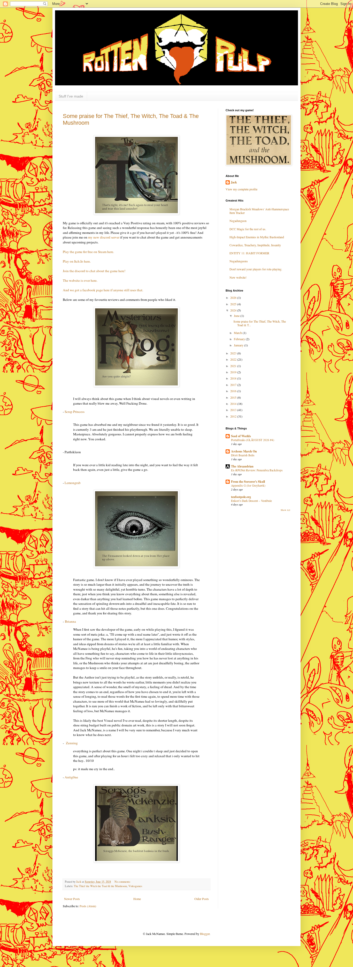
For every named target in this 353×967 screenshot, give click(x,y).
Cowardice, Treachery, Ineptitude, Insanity (255, 245)
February (240, 339)
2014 (233, 403)
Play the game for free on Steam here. (88, 251)
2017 (233, 385)
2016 (233, 391)
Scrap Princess (75, 411)
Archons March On (244, 451)
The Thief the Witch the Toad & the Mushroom (100, 886)
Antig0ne (71, 777)
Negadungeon (238, 221)
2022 (233, 359)
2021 (233, 366)
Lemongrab (73, 482)
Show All (285, 510)
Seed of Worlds (241, 436)
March (238, 333)
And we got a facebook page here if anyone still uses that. (103, 290)
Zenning (72, 743)
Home (137, 899)
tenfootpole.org (241, 497)
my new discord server (103, 237)
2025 (233, 304)
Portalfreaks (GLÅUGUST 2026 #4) (252, 440)
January (239, 345)
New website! (238, 277)
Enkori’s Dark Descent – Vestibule (251, 501)
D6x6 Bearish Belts (242, 455)
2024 (233, 310)
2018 (233, 378)
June (237, 316)
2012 (233, 416)
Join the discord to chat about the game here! (94, 271)
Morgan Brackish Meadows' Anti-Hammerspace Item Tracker (259, 211)
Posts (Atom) (88, 906)
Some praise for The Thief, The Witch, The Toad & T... (259, 323)
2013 (233, 410)
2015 (233, 397)
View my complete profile (241, 189)
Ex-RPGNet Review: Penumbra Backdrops (256, 470)
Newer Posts (72, 899)
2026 (233, 297)
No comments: (122, 881)
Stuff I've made (71, 96)
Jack (234, 182)
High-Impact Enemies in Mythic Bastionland (256, 237)
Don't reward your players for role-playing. (255, 269)
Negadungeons (238, 261)
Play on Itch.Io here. (77, 261)
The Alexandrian (242, 466)
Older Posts (201, 899)
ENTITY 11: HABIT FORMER (249, 253)
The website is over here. (80, 280)
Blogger (205, 934)
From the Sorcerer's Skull (248, 481)
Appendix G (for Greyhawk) (248, 485)
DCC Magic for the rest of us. (247, 229)
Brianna (70, 621)
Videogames (135, 886)
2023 (233, 353)
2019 (233, 372)
